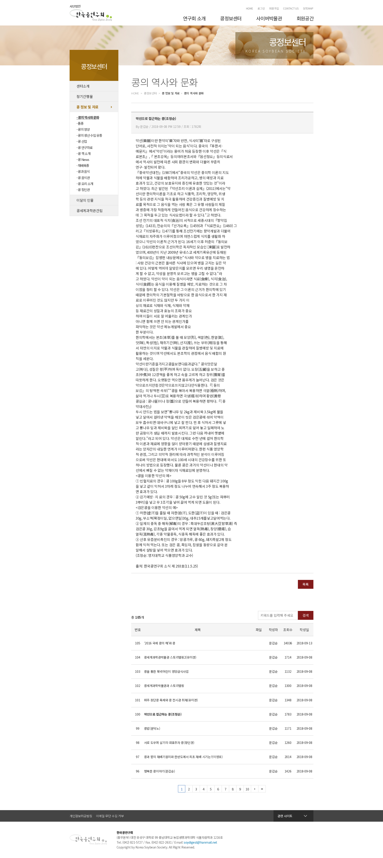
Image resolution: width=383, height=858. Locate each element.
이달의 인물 (85, 200)
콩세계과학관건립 (89, 210)
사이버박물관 (269, 18)
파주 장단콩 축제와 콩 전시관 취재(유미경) (171, 700)
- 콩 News (82, 159)
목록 (306, 584)
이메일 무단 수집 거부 (110, 816)
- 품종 (80, 123)
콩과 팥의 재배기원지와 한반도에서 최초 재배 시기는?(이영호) (183, 757)
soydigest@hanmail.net (200, 842)
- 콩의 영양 (83, 129)
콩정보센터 (230, 18)
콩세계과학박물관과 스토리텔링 (164, 685)
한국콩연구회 (91, 13)
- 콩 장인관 (83, 189)
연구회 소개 (194, 18)
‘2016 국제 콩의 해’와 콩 (160, 643)
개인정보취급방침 (81, 816)
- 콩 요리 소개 (84, 183)
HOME (249, 8)
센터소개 (83, 86)
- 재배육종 (82, 165)
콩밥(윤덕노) (152, 728)
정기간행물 (84, 96)
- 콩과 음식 (83, 171)
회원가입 (274, 8)
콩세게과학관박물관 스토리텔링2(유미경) (170, 657)
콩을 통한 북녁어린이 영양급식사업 (166, 671)
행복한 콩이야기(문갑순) (159, 771)
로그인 (261, 8)
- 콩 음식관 (83, 177)
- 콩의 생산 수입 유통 (89, 135)
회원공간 (305, 18)
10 (247, 789)
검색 (306, 615)
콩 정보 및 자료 (87, 106)
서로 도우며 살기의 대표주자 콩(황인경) (169, 742)
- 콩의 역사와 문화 (87, 117)
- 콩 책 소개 (83, 153)
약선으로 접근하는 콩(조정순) (163, 714)
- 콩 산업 (81, 141)
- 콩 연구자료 (84, 147)
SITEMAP (308, 8)
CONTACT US (291, 8)
